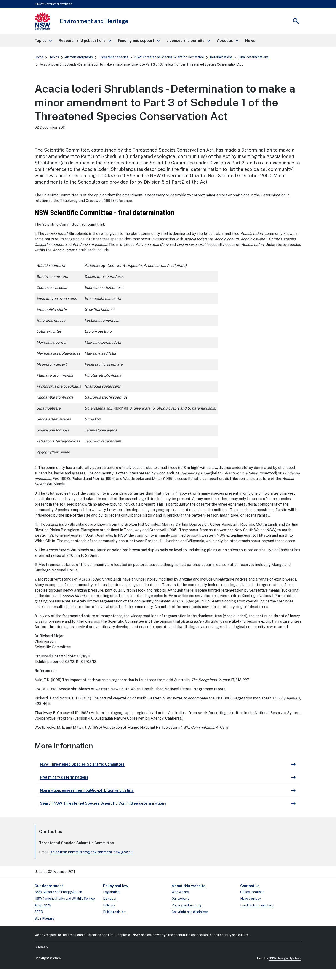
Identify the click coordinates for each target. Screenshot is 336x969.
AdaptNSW (43, 905)
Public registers (114, 912)
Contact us (249, 886)
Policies (109, 905)
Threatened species (113, 57)
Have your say (250, 898)
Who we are (180, 892)
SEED (39, 912)
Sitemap (41, 947)
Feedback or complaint (257, 905)
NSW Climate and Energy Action (58, 892)
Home (39, 57)
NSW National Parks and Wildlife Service (65, 898)
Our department (49, 886)
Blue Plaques (44, 918)
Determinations (221, 57)
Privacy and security (186, 905)
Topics (54, 57)
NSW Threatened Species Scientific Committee (169, 57)
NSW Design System (285, 958)
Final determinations (253, 57)
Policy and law (115, 886)
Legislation (111, 892)
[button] (43, 40)
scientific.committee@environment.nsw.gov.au (91, 852)
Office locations (252, 892)
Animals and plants (79, 57)
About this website (188, 886)
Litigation (110, 898)
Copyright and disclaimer (190, 912)
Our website (180, 898)
